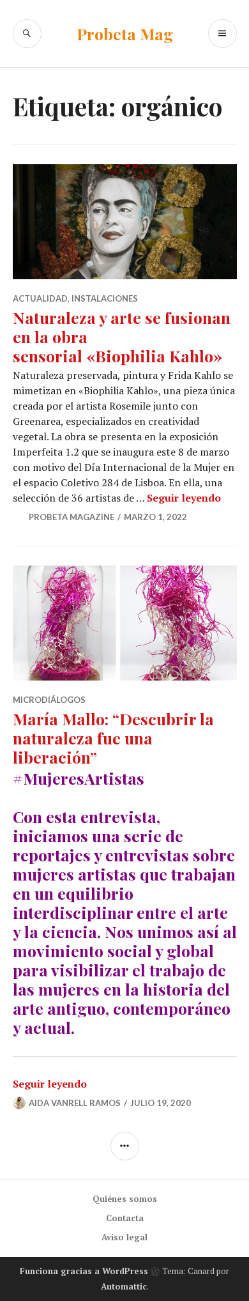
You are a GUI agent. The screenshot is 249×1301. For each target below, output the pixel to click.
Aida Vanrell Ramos (75, 1103)
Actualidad (40, 298)
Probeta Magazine (71, 517)
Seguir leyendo (184, 498)
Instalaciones (105, 298)
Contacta (125, 1218)
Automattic (124, 1286)
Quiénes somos (125, 1199)
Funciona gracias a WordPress (84, 1271)
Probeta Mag (125, 33)
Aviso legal (124, 1237)
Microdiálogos (49, 700)
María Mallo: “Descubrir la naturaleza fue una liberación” (113, 737)
